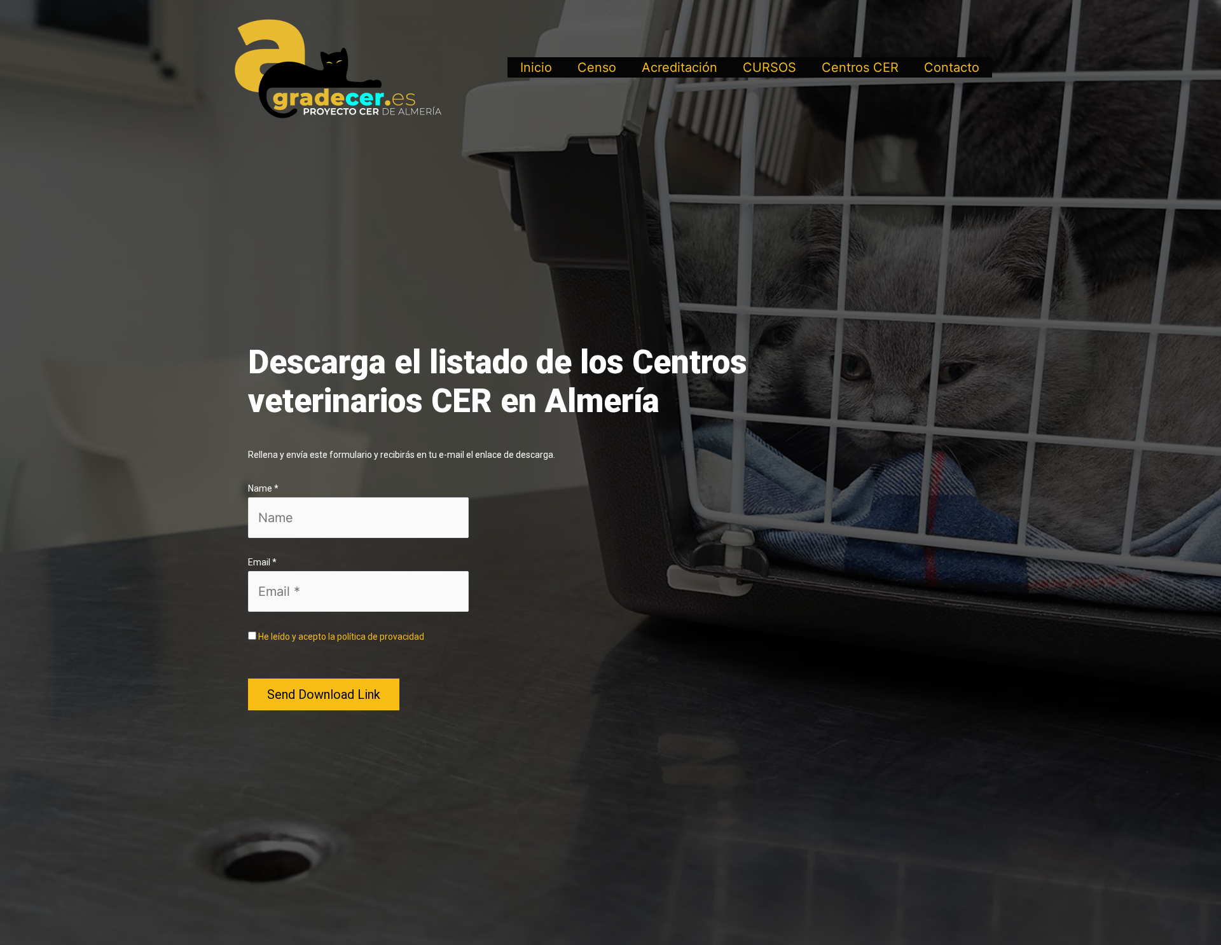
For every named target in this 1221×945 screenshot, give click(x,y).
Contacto (951, 67)
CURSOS (769, 67)
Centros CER (860, 67)
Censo (596, 67)
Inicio (536, 67)
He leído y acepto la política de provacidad (341, 636)
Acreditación (679, 67)
